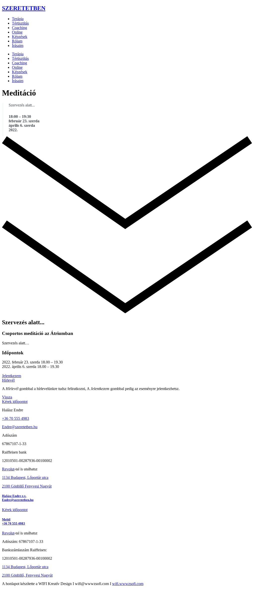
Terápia (18, 19)
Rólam (17, 41)
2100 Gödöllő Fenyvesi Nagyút (27, 486)
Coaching (19, 28)
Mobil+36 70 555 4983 (13, 521)
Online (17, 32)
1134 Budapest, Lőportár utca (25, 477)
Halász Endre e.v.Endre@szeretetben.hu (17, 498)
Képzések (19, 36)
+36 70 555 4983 (15, 418)
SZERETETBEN (23, 8)
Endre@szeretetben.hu (19, 427)
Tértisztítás (20, 23)
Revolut (8, 469)
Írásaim (17, 45)
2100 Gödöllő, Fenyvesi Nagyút (27, 575)
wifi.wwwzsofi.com (127, 584)
